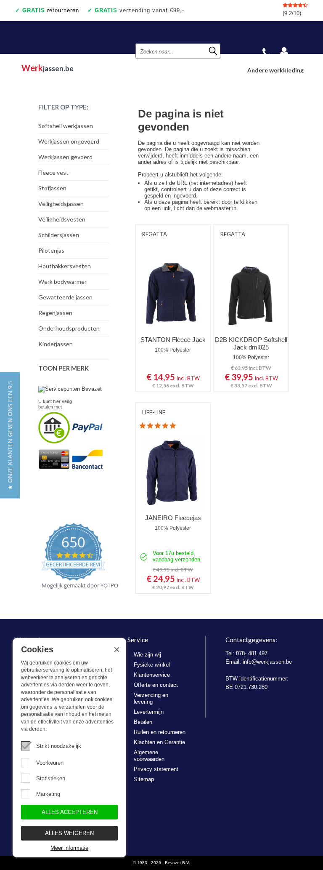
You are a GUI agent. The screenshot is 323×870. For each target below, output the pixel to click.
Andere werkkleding (275, 70)
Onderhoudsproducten (69, 328)
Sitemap (144, 779)
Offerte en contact (156, 685)
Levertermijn (149, 712)
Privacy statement (156, 769)
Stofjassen (52, 188)
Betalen (143, 722)
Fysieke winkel (152, 665)
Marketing (48, 794)
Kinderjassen (55, 343)
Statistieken (50, 778)
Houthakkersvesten (64, 266)
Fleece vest (53, 172)
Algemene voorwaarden (149, 755)
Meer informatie (69, 848)
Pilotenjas (51, 250)
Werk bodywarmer (62, 281)
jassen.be (47, 68)
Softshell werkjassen (65, 125)
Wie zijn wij (147, 654)
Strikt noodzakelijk (58, 746)
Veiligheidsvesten (61, 219)
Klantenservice (152, 675)
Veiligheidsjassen (61, 203)
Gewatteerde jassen (65, 297)
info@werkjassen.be (267, 662)
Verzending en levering (151, 698)
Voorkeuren (50, 763)
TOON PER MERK (63, 368)
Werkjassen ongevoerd (68, 141)
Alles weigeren (69, 833)
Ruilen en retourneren (159, 732)
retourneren (50, 10)
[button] (10, 435)
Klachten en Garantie (159, 742)
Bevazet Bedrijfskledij (64, 37)
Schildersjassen (58, 234)
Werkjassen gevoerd (65, 156)
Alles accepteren (70, 812)
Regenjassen (55, 312)
